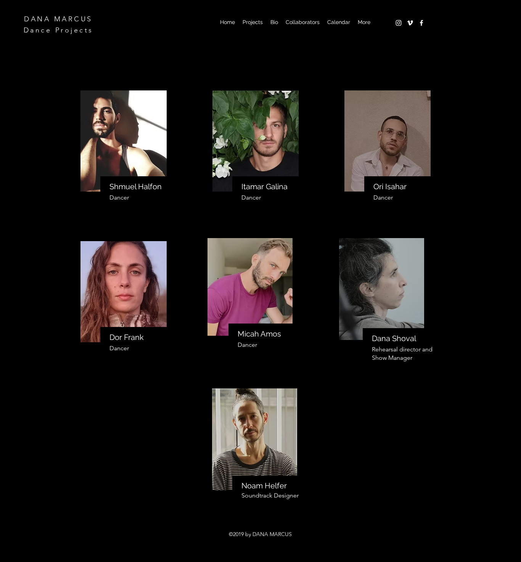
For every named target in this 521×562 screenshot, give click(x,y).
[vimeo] (410, 23)
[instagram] (398, 23)
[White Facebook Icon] (421, 23)
